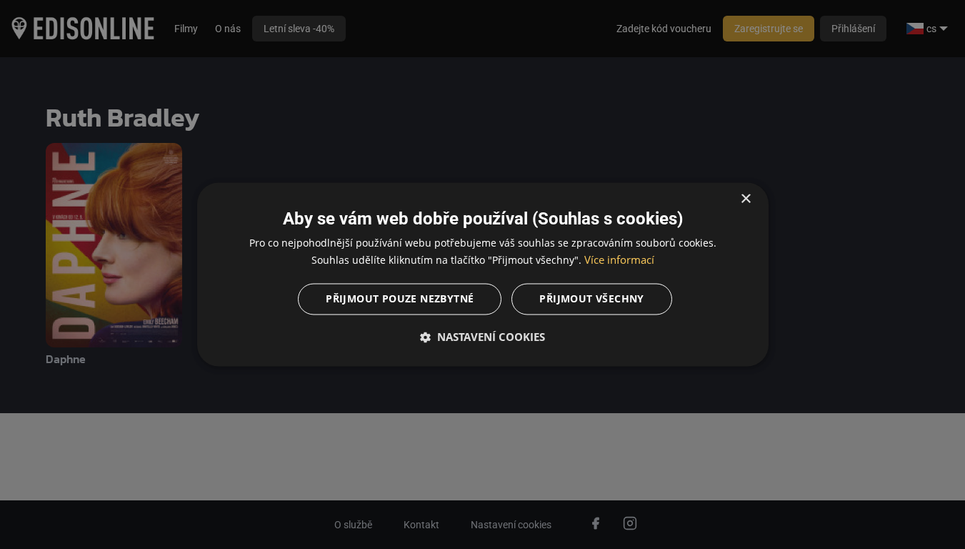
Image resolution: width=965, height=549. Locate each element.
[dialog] (483, 274)
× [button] (745, 199)
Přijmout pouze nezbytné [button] (400, 299)
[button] (482, 337)
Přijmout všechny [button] (591, 299)
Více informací (619, 260)
